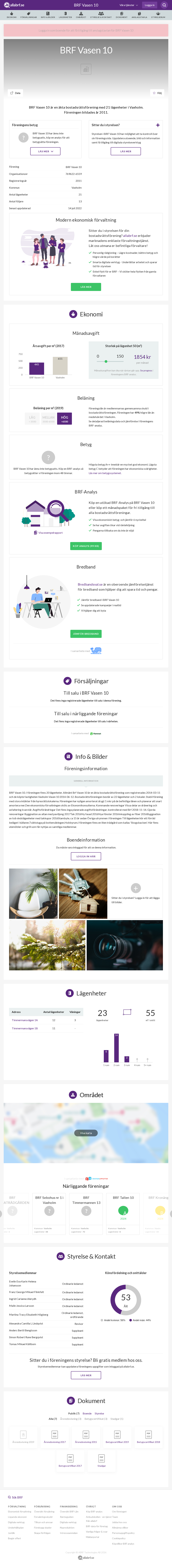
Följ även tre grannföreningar (62, 804)
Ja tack (86, 814)
